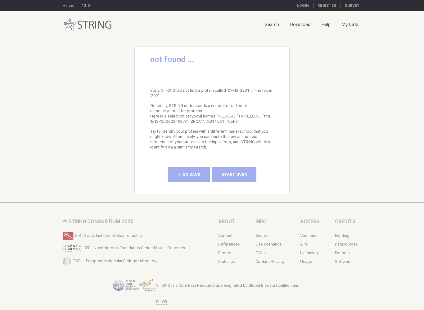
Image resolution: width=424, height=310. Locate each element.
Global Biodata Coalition (270, 285)
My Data (350, 24)
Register (327, 5)
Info (261, 221)
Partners (342, 252)
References (229, 244)
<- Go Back (189, 174)
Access (309, 221)
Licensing (309, 252)
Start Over (234, 174)
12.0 (86, 5)
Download (300, 24)
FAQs (260, 252)
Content (225, 235)
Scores (261, 235)
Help (326, 24)
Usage (306, 261)
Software (343, 261)
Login (303, 5)
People (224, 252)
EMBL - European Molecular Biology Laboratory (115, 260)
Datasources (346, 244)
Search (272, 24)
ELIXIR (161, 301)
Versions (308, 235)
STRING (70, 25)
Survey (352, 5)
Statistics (226, 261)
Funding (342, 235)
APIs (304, 244)
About (226, 221)
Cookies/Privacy (270, 261)
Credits (345, 221)
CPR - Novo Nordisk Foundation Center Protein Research (134, 247)
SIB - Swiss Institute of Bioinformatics (109, 235)
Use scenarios (268, 244)
